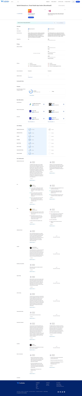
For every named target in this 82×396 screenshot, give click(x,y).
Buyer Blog (47, 385)
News (36, 387)
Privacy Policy (26, 391)
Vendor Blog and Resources (60, 386)
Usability (18, 136)
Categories (47, 1)
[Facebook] (60, 392)
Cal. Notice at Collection (39, 391)
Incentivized (31, 178)
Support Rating (19, 143)
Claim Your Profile (58, 385)
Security (22, 391)
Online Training (19, 146)
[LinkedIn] (64, 392)
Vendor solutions (53, 1)
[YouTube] (58, 392)
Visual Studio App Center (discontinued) (56, 13)
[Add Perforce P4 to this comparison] (63, 118)
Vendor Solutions (58, 384)
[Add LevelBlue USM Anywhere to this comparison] (43, 104)
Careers (37, 386)
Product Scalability (19, 153)
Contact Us (37, 388)
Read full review (32, 180)
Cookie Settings (46, 391)
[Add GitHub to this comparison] (63, 104)
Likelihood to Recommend (20, 129)
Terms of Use (18, 391)
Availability (18, 139)
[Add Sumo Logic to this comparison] (43, 111)
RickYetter (33, 344)
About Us (37, 384)
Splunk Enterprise (31, 13)
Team (36, 385)
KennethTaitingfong (34, 247)
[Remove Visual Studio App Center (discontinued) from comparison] (64, 9)
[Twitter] (62, 392)
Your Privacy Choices (32, 391)
